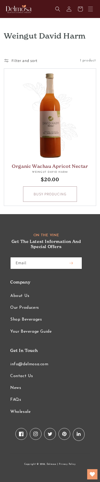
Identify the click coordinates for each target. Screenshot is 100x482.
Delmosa (51, 464)
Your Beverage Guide (31, 332)
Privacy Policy (67, 464)
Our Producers (24, 308)
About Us (19, 296)
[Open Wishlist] (92, 474)
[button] (90, 9)
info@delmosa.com (29, 364)
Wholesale (20, 412)
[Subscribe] (71, 263)
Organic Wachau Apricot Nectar (50, 166)
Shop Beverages (26, 319)
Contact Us (21, 376)
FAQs (15, 400)
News (15, 388)
